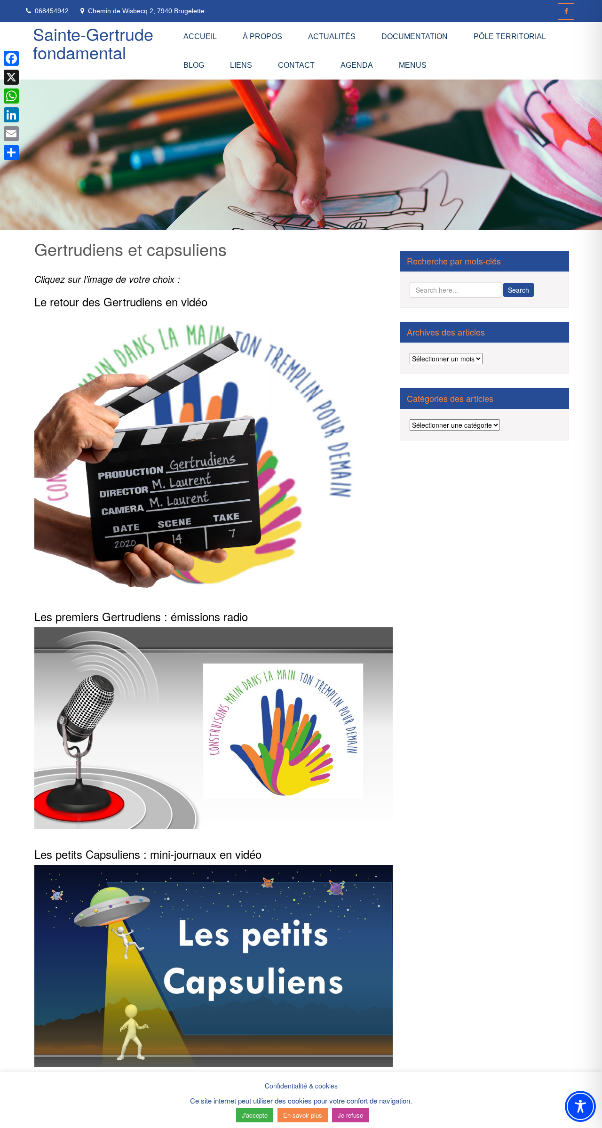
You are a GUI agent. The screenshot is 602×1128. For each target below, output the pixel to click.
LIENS (241, 65)
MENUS (413, 65)
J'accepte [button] (255, 1115)
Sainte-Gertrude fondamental (93, 43)
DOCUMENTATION (414, 36)
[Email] (11, 133)
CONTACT (296, 65)
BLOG (193, 65)
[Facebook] (566, 11)
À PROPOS (262, 36)
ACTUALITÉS (332, 36)
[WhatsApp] (11, 96)
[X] (11, 77)
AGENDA (357, 65)
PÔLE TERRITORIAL (510, 36)
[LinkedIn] (11, 114)
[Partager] (11, 152)
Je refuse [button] (350, 1115)
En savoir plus (302, 1115)
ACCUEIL (200, 36)
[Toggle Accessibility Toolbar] (580, 1106)
